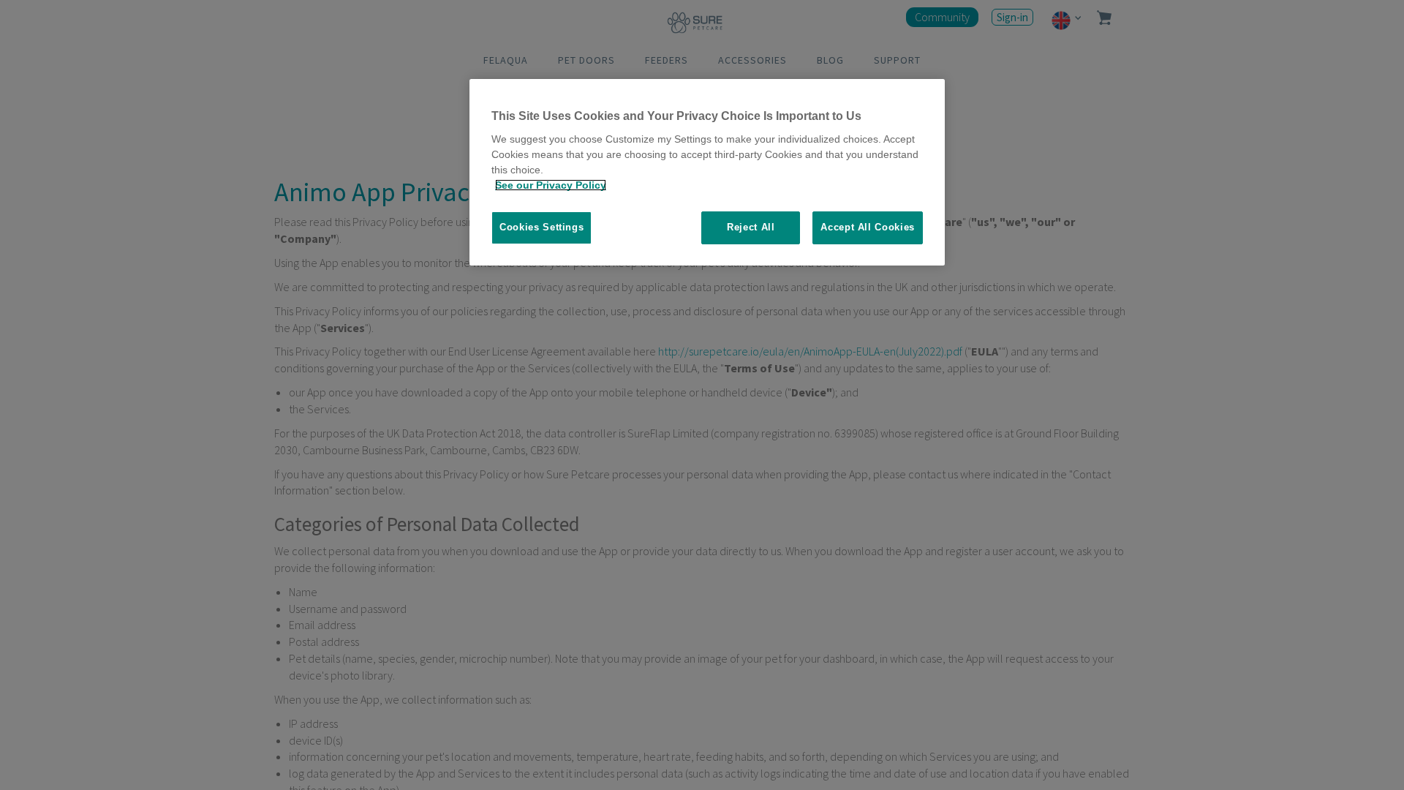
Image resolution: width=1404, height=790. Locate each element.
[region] (707, 172)
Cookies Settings (541, 227)
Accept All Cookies (867, 227)
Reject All (751, 227)
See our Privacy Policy (550, 185)
